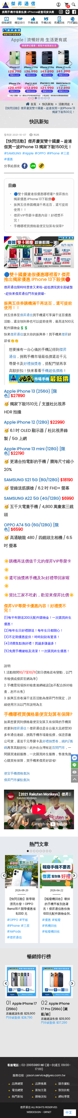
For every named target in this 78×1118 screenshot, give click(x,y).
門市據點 (72, 22)
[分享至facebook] (25, 166)
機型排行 (20, 22)
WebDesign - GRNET (39, 1112)
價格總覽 (6, 22)
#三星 (65, 153)
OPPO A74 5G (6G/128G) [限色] (31, 527)
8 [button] (50, 851)
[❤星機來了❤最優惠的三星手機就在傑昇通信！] (39, 63)
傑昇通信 (26, 315)
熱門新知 (17, 1096)
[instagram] (61, 12)
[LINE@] (67, 12)
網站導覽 (64, 1096)
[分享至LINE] (33, 166)
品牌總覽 (17, 1084)
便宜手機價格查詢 (17, 773)
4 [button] (39, 98)
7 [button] (49, 98)
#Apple (28, 153)
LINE (74, 765)
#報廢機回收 (51, 931)
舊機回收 (59, 22)
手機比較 (46, 22)
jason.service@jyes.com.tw (46, 1075)
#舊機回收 (49, 926)
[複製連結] (41, 166)
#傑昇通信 (14, 937)
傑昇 (65, 334)
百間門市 (58, 747)
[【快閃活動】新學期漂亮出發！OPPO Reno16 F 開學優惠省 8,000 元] (21, 871)
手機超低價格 (52, 370)
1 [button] (29, 98)
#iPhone (53, 153)
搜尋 (73, 4)
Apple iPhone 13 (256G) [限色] (30, 393)
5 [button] (42, 98)
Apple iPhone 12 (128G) (26, 422)
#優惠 (8, 159)
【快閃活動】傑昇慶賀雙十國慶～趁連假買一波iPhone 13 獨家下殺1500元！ (23, 7)
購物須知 (40, 1096)
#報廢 (56, 920)
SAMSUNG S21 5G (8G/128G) (31, 480)
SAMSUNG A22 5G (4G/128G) (32, 498)
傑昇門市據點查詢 (17, 780)
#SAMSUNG (12, 153)
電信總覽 (17, 1090)
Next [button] (70, 63)
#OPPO (40, 153)
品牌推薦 (40, 1084)
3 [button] (36, 98)
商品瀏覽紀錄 (74, 772)
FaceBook (74, 757)
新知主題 (40, 1090)
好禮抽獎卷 (32, 363)
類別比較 (64, 1090)
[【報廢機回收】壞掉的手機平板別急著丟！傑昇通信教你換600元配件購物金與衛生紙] (56, 871)
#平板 (23, 920)
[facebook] (74, 12)
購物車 (68, 6)
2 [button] (33, 98)
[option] (39, 63)
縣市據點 (64, 1084)
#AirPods (14, 931)
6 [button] (45, 98)
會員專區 (59, 4)
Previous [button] (8, 63)
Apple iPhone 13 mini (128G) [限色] (34, 451)
